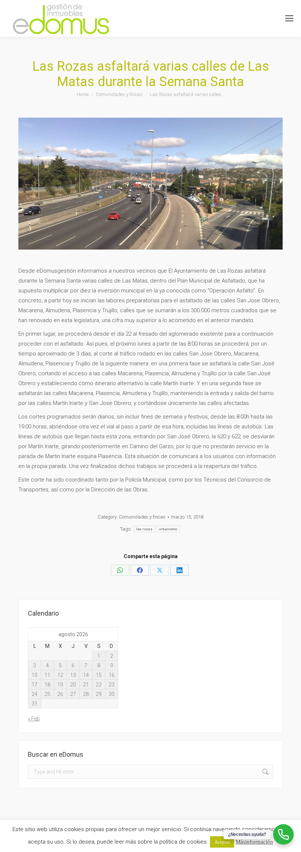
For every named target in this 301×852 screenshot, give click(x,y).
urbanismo (168, 529)
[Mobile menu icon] (289, 18)
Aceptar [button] (222, 842)
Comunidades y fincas (142, 517)
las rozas (144, 529)
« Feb (34, 719)
